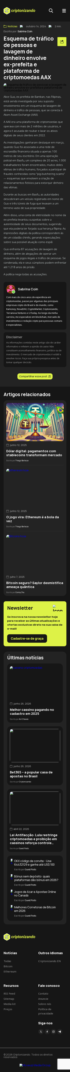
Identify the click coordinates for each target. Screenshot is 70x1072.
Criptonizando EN (49, 961)
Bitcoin (8, 966)
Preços (8, 1009)
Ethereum (10, 971)
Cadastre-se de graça (27, 638)
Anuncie (43, 998)
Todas (7, 961)
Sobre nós (44, 1004)
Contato (43, 993)
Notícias (12, 26)
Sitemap (9, 998)
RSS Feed (9, 993)
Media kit (10, 1004)
